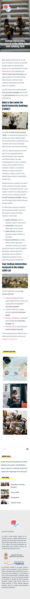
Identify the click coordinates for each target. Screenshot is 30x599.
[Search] (27, 449)
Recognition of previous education (18, 486)
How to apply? (15, 492)
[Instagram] (21, 8)
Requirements (15, 497)
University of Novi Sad (11, 309)
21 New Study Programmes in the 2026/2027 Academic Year (14, 473)
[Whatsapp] (24, 8)
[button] (9, 16)
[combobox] (13, 449)
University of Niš (10, 326)
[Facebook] (18, 8)
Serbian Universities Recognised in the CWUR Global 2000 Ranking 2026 (14, 463)
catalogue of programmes (9, 339)
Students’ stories (16, 503)
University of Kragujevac (12, 318)
